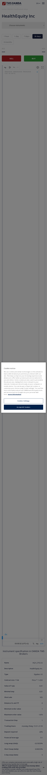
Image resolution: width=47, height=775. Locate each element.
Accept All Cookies (23, 407)
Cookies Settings (23, 401)
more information (14, 394)
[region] (23, 387)
